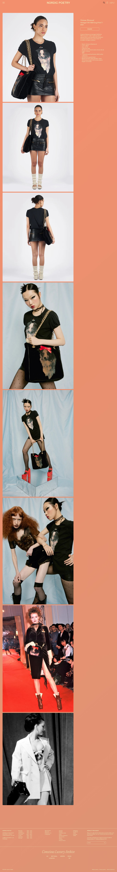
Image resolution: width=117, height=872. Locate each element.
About (60, 838)
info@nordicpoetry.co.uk (8, 837)
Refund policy (95, 869)
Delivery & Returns (63, 835)
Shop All (47, 832)
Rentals (60, 832)
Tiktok (74, 833)
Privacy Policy (62, 840)
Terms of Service (100, 839)
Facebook (75, 832)
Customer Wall (62, 833)
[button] (104, 2)
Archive (61, 830)
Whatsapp (5, 839)
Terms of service (110, 869)
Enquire (89, 29)
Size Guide (61, 837)
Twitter (74, 835)
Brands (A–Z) (48, 833)
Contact (61, 839)
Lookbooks (47, 834)
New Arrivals (48, 830)
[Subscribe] (104, 842)
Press (60, 834)
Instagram (75, 830)
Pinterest (75, 834)
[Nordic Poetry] (58, 3)
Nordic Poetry (10, 869)
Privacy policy (102, 869)
